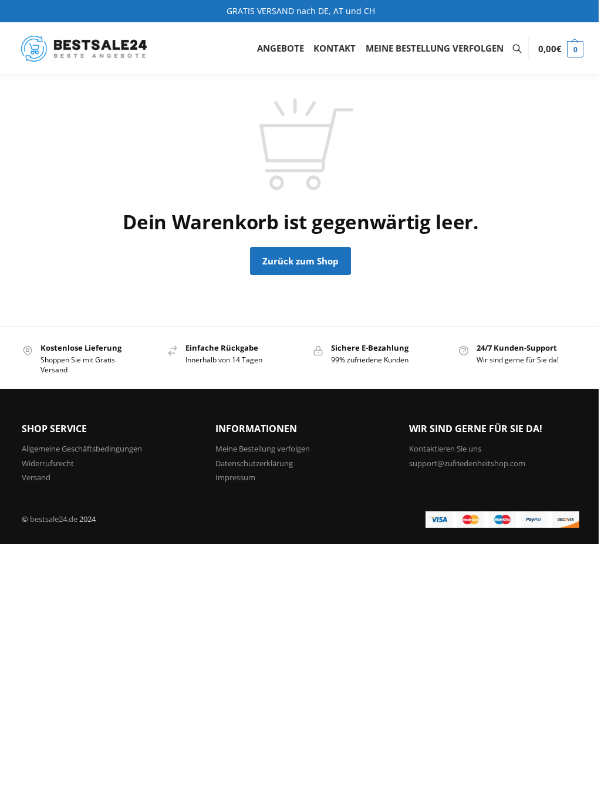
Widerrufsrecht (48, 463)
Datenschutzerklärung (254, 463)
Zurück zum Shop (300, 261)
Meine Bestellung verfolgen (262, 448)
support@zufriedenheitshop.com (467, 463)
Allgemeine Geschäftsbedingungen (82, 448)
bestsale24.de (53, 519)
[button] (560, 48)
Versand (36, 477)
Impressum (235, 477)
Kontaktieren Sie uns (445, 448)
